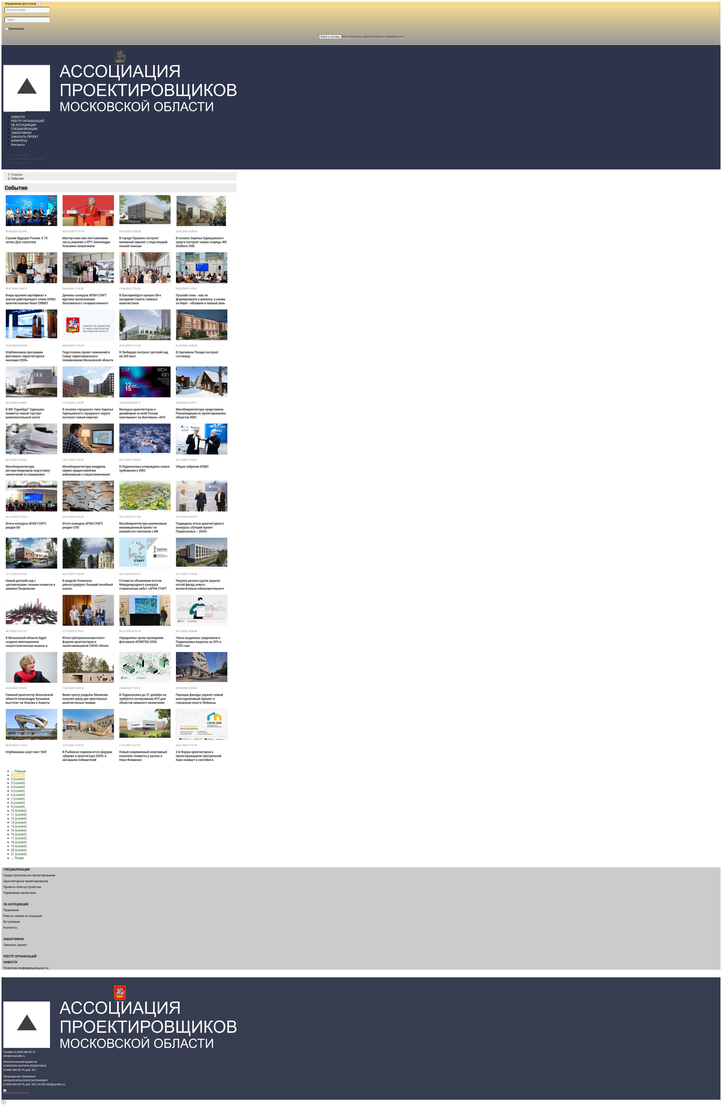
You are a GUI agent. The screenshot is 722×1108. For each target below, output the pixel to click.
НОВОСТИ (10, 962)
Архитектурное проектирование (25, 881)
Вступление (11, 922)
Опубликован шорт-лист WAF (26, 752)
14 (19, 826)
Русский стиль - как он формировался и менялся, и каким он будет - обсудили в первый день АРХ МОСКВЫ (200, 301)
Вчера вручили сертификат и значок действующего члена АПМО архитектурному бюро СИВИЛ (31, 299)
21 (19, 854)
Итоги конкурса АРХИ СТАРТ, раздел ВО (26, 525)
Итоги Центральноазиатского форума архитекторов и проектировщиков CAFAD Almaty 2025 (85, 643)
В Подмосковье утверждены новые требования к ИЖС (144, 468)
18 (19, 842)
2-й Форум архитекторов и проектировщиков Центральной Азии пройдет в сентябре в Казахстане (198, 758)
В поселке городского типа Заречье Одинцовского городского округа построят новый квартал (87, 413)
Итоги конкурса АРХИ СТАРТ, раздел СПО (82, 525)
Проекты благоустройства (22, 887)
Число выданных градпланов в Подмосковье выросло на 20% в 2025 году (198, 642)
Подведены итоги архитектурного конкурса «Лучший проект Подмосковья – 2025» (200, 527)
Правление (11, 910)
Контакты (18, 144)
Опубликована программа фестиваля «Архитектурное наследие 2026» (25, 356)
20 (19, 850)
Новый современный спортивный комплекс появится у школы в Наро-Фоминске (143, 756)
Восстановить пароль (357, 36)
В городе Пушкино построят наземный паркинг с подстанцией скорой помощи (143, 242)
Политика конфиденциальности (26, 968)
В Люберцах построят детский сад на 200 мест (143, 354)
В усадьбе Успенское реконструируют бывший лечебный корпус (87, 584)
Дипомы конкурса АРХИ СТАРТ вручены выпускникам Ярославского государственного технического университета (85, 301)
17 (19, 838)
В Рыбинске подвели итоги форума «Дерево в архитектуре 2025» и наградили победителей (87, 756)
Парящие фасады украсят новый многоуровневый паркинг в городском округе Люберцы (199, 699)
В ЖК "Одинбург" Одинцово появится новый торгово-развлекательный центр (25, 413)
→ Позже (17, 858)
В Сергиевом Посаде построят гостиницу (197, 354)
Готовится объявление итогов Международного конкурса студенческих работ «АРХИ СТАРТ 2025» (143, 586)
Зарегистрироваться (388, 36)
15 (19, 830)
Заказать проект (15, 945)
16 (19, 834)
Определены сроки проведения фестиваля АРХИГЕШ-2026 (141, 640)
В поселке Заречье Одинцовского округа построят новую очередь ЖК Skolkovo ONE (201, 242)
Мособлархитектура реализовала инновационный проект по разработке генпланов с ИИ (143, 527)
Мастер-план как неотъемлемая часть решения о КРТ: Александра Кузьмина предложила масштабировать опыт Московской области (87, 246)
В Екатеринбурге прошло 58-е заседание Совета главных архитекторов (140, 299)
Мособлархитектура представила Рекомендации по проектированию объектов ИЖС (201, 413)
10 (19, 810)
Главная (16, 174)
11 (19, 814)
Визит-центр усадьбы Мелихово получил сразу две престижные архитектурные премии (85, 699)
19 (19, 846)
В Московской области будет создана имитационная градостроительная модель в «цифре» (26, 643)
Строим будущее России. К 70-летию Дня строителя (27, 240)
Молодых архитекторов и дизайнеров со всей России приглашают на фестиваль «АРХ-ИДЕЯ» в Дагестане (142, 415)
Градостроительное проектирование (29, 875)
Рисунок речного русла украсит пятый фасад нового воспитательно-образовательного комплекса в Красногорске (200, 586)
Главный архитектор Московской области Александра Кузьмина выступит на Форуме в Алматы (29, 699)
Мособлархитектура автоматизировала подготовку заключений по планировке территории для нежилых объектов (31, 472)
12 (19, 818)
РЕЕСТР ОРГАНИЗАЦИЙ (19, 956)
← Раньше (18, 771)
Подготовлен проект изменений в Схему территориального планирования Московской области (87, 356)
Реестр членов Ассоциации (22, 916)
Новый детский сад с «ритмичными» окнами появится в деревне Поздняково (30, 584)
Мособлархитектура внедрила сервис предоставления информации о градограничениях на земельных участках (86, 472)
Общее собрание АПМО (192, 466)
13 (19, 822)
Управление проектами (19, 893)
